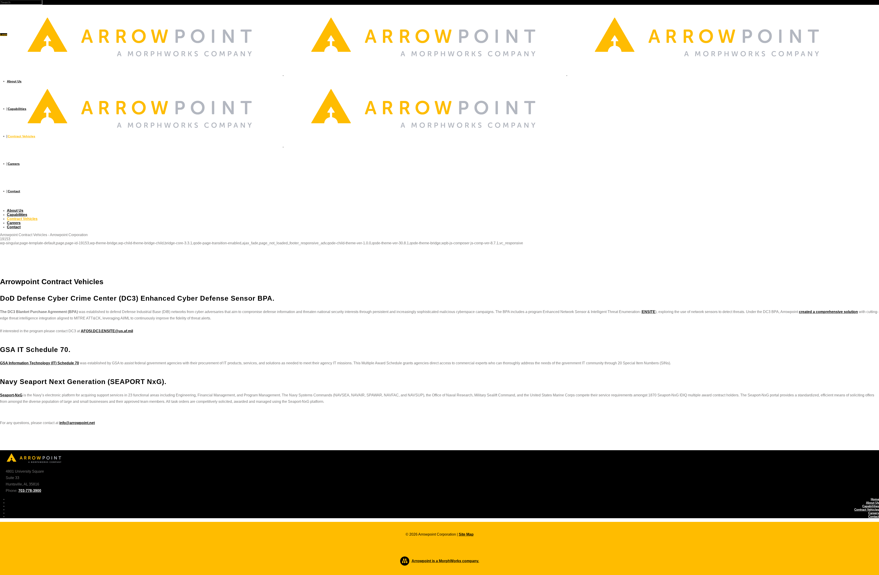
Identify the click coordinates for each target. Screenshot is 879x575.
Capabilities (870, 506)
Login (3, 34)
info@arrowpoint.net (77, 423)
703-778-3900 (29, 491)
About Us (872, 502)
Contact (873, 516)
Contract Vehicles (866, 509)
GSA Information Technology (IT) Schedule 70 (39, 363)
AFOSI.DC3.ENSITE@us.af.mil (107, 331)
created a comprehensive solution (828, 312)
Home (875, 499)
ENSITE (648, 312)
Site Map (466, 534)
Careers (873, 513)
